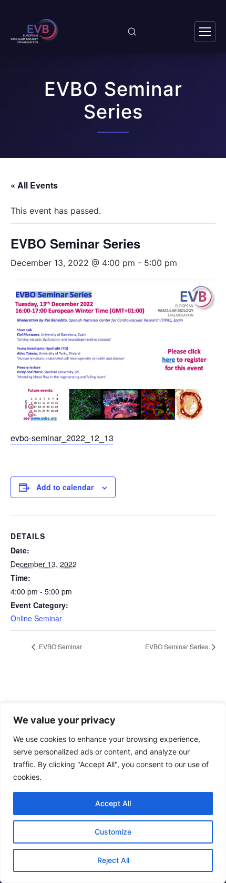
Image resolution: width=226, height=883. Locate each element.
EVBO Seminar (59, 646)
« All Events (34, 185)
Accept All (113, 803)
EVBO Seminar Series (177, 646)
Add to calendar (65, 487)
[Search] (132, 31)
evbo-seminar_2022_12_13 (62, 438)
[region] (113, 793)
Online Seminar (36, 618)
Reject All (113, 860)
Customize (113, 831)
